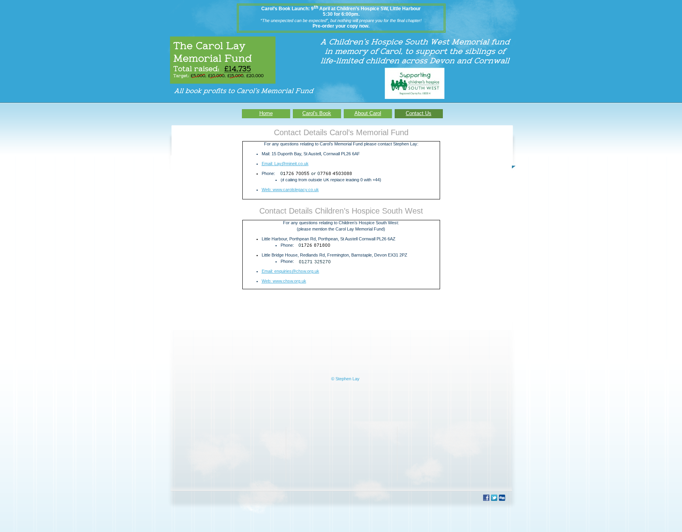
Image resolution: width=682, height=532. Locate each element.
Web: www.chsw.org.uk (284, 281)
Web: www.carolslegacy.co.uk (290, 189)
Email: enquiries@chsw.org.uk (290, 271)
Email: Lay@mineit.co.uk (285, 163)
